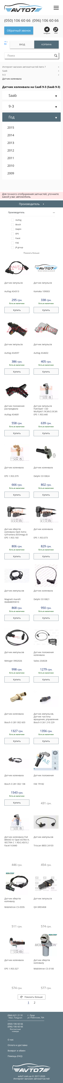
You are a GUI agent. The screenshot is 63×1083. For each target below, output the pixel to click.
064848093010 (12, 600)
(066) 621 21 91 (15, 1015)
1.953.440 (41, 414)
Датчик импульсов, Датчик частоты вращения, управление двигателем (46, 716)
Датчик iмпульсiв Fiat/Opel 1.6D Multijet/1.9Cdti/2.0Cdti (45, 409)
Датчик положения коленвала (44, 653)
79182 (39, 783)
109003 (42, 291)
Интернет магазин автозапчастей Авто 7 (24, 66)
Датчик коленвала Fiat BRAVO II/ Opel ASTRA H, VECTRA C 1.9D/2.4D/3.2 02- (16, 840)
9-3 (4, 74)
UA (5, 42)
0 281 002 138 (14, 783)
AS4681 (11, 414)
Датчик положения (44, 775)
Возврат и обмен (16, 1050)
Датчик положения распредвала (14, 407)
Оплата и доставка (17, 1045)
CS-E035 (14, 907)
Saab (4, 70)
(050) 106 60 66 (17, 20)
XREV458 (40, 907)
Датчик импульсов (14, 590)
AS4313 (11, 291)
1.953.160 (11, 537)
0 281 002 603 (14, 722)
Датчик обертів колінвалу (12, 900)
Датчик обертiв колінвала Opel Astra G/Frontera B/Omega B (16, 532)
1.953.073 (41, 537)
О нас (11, 1039)
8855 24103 (43, 845)
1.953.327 (11, 968)
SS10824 (42, 476)
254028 (40, 660)
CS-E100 (44, 968)
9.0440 (10, 845)
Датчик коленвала (12, 78)
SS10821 (42, 599)
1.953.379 (11, 476)
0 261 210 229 (44, 722)
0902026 (13, 660)
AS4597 (11, 352)
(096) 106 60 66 (45, 20)
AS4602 (41, 352)
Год (12, 116)
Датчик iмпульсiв (13, 282)
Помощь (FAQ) (15, 1056)
